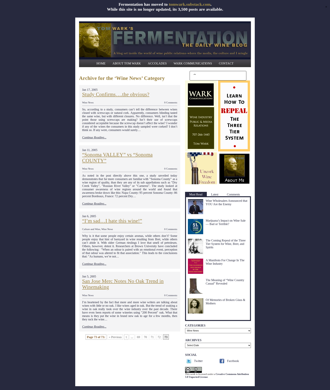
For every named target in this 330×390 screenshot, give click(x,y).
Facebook (233, 361)
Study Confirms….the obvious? (115, 94)
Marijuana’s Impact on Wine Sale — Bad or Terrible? (226, 222)
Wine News (88, 102)
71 (152, 337)
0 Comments (170, 102)
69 (138, 337)
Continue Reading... (94, 137)
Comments (233, 194)
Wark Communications (193, 63)
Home (101, 63)
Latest (214, 194)
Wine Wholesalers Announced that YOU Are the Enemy (226, 202)
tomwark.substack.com (189, 4)
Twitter (198, 361)
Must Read (195, 194)
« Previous (115, 337)
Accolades (157, 63)
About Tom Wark (126, 63)
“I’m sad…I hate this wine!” (112, 221)
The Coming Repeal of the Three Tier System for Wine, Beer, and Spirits (226, 244)
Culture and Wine (91, 229)
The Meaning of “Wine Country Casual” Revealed (225, 281)
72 (159, 337)
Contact (226, 63)
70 (145, 337)
